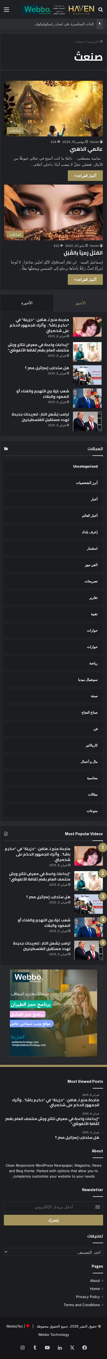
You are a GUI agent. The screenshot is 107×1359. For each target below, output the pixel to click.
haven (94, 142)
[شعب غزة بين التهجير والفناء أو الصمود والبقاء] (87, 398)
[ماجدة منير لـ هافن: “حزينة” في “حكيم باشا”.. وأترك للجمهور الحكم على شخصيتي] (87, 327)
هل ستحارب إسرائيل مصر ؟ (47, 367)
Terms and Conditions (82, 1305)
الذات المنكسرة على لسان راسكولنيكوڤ (64, 24)
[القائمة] (6, 11)
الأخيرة (26, 302)
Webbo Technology (53, 1334)
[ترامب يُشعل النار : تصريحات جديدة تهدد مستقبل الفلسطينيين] (87, 421)
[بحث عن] (100, 11)
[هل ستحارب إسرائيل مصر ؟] (87, 375)
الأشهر (80, 302)
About (95, 1281)
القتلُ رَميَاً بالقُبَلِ (83, 252)
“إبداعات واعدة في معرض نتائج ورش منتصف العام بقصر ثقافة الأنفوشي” (38, 347)
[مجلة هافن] (57, 9)
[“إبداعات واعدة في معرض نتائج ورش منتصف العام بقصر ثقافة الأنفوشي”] (87, 352)
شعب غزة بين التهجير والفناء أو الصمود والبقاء (42, 394)
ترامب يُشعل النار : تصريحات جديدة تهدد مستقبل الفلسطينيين (40, 417)
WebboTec (14, 1326)
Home (95, 1289)
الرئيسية (93, 41)
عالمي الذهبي (86, 149)
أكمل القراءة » (85, 175)
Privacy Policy (88, 1297)
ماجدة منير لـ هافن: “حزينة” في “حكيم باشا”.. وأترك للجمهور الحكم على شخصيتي (39, 325)
